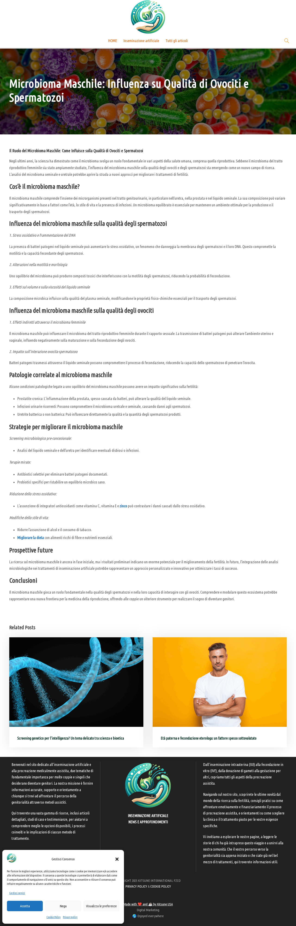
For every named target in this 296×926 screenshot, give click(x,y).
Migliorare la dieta (30, 537)
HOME (112, 40)
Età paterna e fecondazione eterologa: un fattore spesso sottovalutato (208, 738)
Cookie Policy (53, 917)
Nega (63, 906)
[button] (117, 859)
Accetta (25, 906)
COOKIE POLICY (160, 886)
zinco (123, 506)
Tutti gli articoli (177, 40)
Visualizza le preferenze (101, 906)
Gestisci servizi (17, 893)
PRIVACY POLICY (136, 886)
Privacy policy (70, 917)
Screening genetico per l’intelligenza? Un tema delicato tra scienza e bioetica (70, 738)
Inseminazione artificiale (141, 40)
